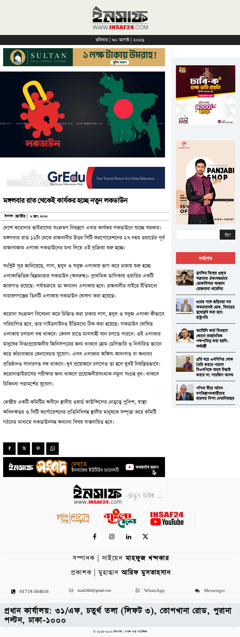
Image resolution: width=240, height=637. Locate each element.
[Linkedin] (128, 538)
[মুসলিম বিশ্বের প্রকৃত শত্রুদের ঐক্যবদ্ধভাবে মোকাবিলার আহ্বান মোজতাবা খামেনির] (185, 277)
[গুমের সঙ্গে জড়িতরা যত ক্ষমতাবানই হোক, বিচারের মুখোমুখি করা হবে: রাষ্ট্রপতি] (185, 306)
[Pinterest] (38, 448)
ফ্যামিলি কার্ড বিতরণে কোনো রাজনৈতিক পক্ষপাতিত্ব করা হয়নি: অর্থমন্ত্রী (212, 338)
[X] (24, 448)
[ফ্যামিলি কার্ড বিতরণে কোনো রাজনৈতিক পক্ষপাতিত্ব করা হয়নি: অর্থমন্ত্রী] (185, 335)
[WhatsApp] (52, 448)
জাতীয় (21, 216)
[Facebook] (9, 448)
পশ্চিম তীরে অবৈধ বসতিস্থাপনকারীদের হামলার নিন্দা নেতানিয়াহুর (215, 393)
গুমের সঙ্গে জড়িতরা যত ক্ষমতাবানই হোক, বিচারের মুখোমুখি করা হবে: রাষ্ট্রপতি (215, 309)
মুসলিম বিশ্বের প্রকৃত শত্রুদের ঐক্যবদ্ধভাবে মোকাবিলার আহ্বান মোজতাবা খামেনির (212, 281)
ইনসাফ (9, 216)
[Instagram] (111, 538)
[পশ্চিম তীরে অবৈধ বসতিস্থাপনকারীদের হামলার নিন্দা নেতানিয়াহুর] (185, 392)
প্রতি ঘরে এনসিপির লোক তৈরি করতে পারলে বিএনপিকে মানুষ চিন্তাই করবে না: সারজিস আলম (214, 367)
